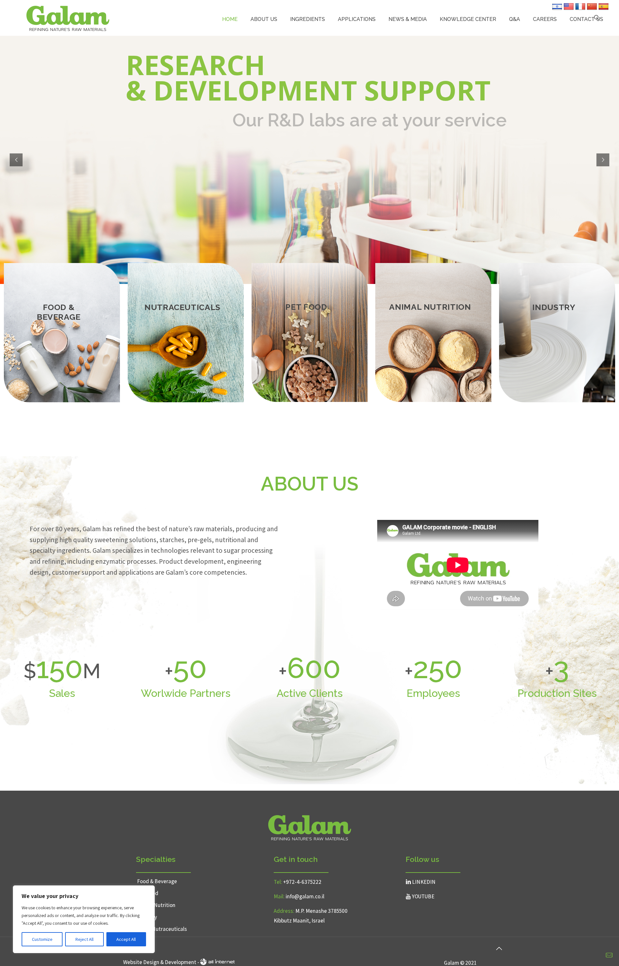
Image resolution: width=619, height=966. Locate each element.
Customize (42, 939)
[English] (569, 9)
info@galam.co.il (305, 896)
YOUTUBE (423, 896)
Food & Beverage (157, 881)
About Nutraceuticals (162, 928)
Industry (147, 917)
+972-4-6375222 (302, 881)
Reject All (84, 939)
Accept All (126, 939)
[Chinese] (592, 9)
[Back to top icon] (499, 948)
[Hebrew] (557, 9)
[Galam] (67, 17)
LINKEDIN (424, 881)
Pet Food (147, 893)
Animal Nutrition (156, 905)
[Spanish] (603, 9)
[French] (580, 9)
